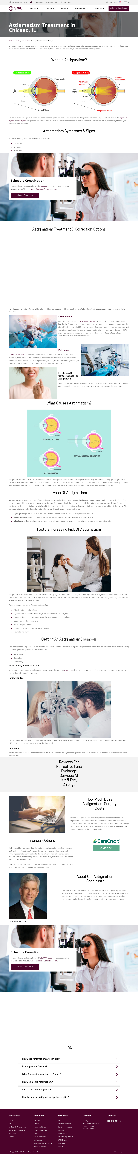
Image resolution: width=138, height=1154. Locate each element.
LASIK (11, 1120)
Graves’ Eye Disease (40, 1137)
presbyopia (22, 121)
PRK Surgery (64, 350)
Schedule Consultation (118, 8)
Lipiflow (11, 1137)
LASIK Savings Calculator (66, 1137)
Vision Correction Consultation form (44, 189)
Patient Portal (113, 2)
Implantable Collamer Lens (17, 1127)
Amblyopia (37, 1120)
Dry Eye (36, 1133)
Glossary (61, 1130)
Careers (126, 1152)
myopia (11, 121)
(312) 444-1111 (45, 186)
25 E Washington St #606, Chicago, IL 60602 (46, 2)
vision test (68, 670)
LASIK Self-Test (63, 1133)
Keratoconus (38, 1140)
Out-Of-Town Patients (65, 1127)
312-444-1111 (68, 2)
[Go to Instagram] (112, 1121)
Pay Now (61, 1147)
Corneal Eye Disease (40, 1127)
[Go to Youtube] (116, 1121)
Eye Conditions (26, 41)
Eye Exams (12, 1133)
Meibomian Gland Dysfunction (43, 1143)
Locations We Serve (64, 1124)
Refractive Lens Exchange (17, 1130)
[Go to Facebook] (108, 1121)
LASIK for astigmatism (87, 321)
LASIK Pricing (62, 1140)
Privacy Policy (118, 1152)
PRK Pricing (61, 1143)
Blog (59, 1120)
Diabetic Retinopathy (40, 1130)
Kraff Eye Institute (14, 41)
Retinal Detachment (40, 1147)
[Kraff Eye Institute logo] (16, 8)
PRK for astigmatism (16, 355)
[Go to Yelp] (120, 1121)
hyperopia (123, 118)
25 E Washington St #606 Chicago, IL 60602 (91, 1125)
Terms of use (109, 1152)
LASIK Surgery (65, 317)
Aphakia (36, 1124)
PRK (10, 1124)
